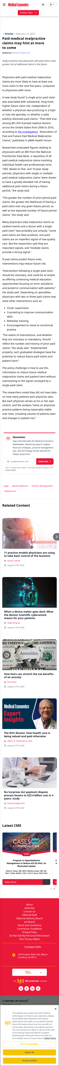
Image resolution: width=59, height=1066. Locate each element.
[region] (29, 1035)
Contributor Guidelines (29, 928)
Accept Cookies (29, 1060)
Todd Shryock (13, 622)
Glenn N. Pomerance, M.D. (20, 741)
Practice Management (42, 485)
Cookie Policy (50, 1038)
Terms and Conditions (29, 925)
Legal (6, 485)
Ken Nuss (11, 682)
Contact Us (30, 911)
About (29, 904)
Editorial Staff (29, 914)
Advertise (29, 908)
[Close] (55, 1009)
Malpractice (10, 491)
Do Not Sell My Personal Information (29, 935)
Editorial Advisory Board (29, 918)
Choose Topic (26, 12)
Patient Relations (20, 485)
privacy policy (10, 470)
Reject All (29, 1052)
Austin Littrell (13, 560)
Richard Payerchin (16, 803)
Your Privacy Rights (29, 939)
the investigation (28, 131)
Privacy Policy (29, 932)
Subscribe (43, 461)
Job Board (29, 921)
